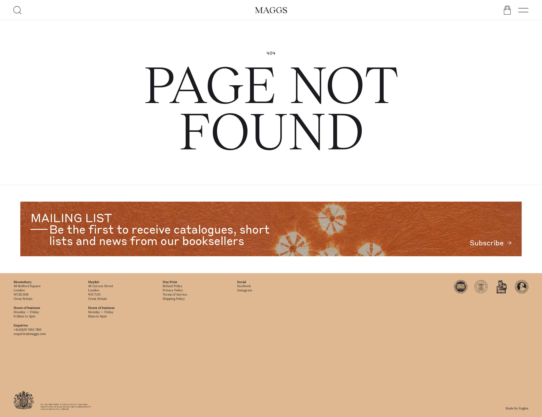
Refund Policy (172, 286)
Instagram (244, 290)
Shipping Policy (174, 299)
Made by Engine (516, 408)
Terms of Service (175, 294)
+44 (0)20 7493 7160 (27, 330)
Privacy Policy (173, 290)
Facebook (244, 286)
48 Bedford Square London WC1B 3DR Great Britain (27, 292)
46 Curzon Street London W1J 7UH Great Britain (100, 292)
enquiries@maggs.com (30, 334)
